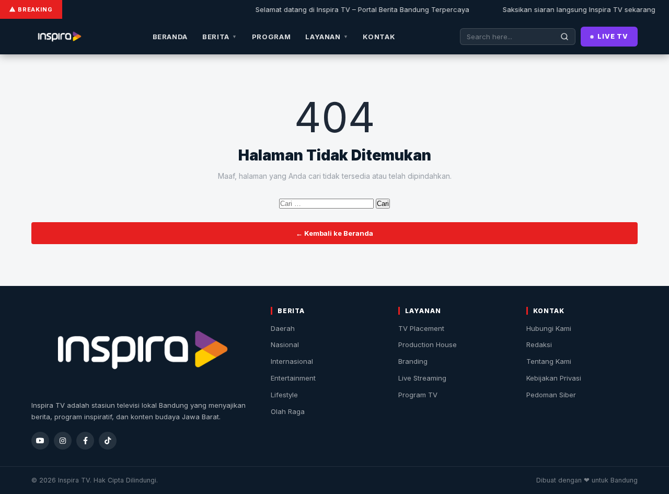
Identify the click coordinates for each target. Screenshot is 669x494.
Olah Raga (288, 411)
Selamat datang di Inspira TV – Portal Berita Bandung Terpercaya (358, 9)
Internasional (292, 361)
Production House (427, 344)
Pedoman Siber (551, 394)
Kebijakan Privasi (553, 378)
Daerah (283, 328)
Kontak (379, 36)
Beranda (170, 36)
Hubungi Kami (548, 328)
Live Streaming (422, 378)
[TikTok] (108, 441)
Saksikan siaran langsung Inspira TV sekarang (574, 9)
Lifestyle (284, 394)
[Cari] (564, 36)
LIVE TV (612, 36)
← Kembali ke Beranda (334, 233)
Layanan (326, 36)
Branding (413, 361)
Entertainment (293, 378)
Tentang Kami (548, 361)
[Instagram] (63, 441)
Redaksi (539, 344)
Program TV (417, 394)
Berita (219, 36)
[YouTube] (40, 441)
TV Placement (421, 328)
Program (271, 36)
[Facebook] (85, 441)
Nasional (285, 344)
